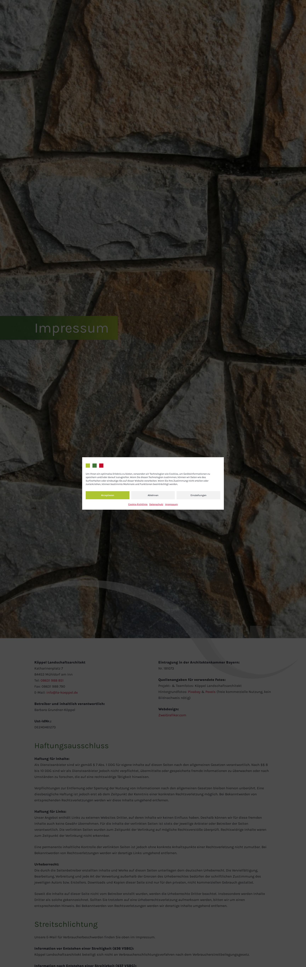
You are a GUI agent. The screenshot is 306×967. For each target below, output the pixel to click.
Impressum (171, 504)
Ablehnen (153, 495)
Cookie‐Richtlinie (138, 504)
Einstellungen (198, 495)
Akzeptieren (107, 495)
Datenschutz (156, 504)
